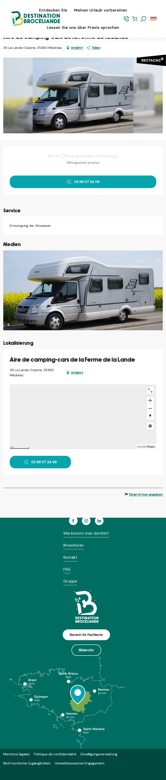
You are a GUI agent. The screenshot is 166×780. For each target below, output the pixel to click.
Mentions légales (16, 754)
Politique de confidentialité (55, 754)
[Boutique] (135, 20)
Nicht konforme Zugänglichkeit (27, 763)
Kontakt (70, 557)
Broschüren (73, 545)
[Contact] (126, 20)
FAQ (66, 569)
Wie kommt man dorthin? (86, 533)
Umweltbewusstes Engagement (80, 763)
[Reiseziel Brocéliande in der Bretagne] (32, 19)
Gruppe (70, 581)
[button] (143, 19)
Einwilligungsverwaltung (99, 754)
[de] (154, 19)
